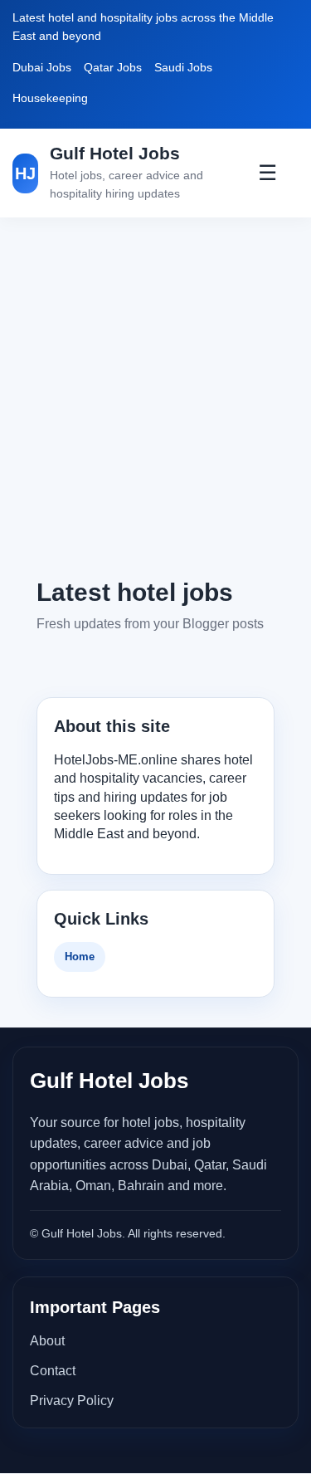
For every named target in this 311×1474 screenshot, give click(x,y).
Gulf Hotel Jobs (115, 153)
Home (80, 956)
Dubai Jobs (41, 67)
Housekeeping (50, 98)
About (47, 1341)
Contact (52, 1371)
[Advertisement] (155, 396)
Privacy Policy (72, 1400)
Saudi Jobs (183, 67)
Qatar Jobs (113, 67)
